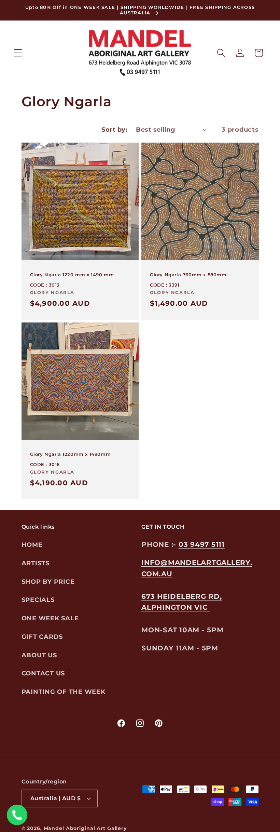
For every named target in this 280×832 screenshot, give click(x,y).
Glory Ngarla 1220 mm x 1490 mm (72, 274)
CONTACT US (43, 673)
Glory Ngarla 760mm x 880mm (188, 274)
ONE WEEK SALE (50, 618)
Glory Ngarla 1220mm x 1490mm (70, 454)
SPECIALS (38, 599)
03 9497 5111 (202, 544)
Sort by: (114, 129)
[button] (18, 52)
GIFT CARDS (42, 636)
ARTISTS (36, 563)
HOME (32, 544)
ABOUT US (39, 655)
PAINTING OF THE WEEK (64, 691)
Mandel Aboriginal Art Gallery (85, 828)
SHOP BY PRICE (48, 581)
